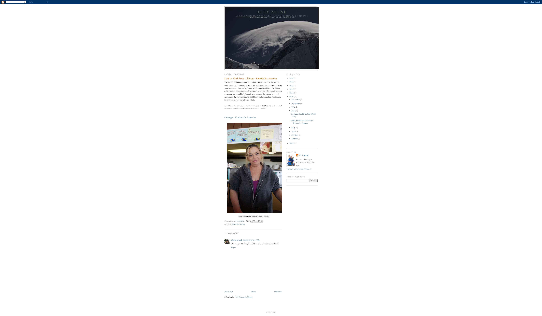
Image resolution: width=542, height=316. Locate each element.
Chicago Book (238, 224)
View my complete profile (299, 169)
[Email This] (251, 221)
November (296, 99)
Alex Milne (272, 11)
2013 (291, 85)
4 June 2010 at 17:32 (251, 240)
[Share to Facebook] (259, 221)
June (294, 110)
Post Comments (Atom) (244, 297)
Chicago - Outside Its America (240, 117)
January (295, 138)
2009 (291, 143)
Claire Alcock (236, 240)
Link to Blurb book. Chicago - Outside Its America (302, 121)
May (294, 127)
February (295, 135)
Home (253, 291)
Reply (233, 247)
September (296, 103)
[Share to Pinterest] (262, 221)
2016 (291, 78)
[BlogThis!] (254, 221)
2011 (291, 92)
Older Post (278, 291)
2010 (291, 96)
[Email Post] (247, 221)
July (293, 107)
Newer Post (228, 291)
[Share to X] (256, 221)
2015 (291, 81)
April (294, 131)
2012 (291, 89)
